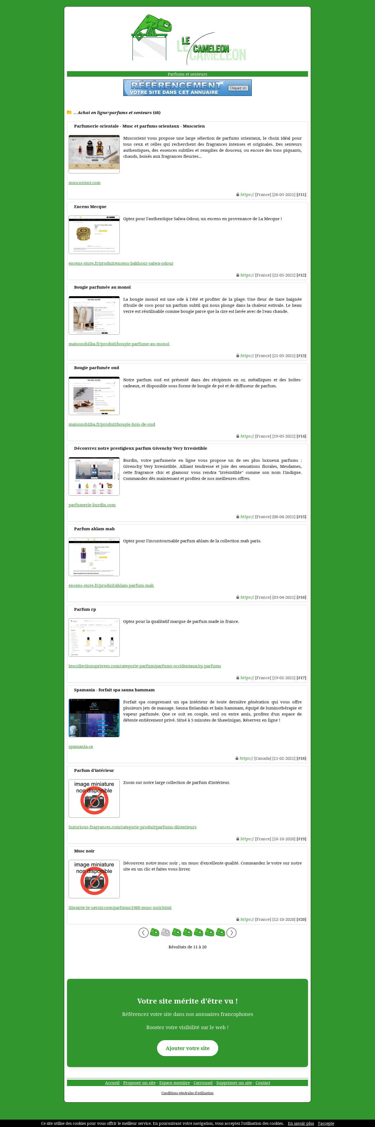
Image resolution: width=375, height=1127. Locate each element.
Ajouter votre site (187, 1048)
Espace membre (174, 1082)
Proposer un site (139, 1082)
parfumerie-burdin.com (92, 504)
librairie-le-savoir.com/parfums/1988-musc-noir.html (120, 907)
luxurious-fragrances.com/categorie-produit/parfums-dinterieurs (133, 827)
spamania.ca (81, 746)
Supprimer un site (234, 1082)
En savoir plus (301, 1123)
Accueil (112, 1082)
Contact (263, 1082)
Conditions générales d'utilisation (187, 1093)
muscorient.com (84, 182)
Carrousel (203, 1082)
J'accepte (326, 1123)
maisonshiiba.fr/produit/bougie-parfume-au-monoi (119, 343)
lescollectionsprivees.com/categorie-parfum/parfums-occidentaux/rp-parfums (145, 666)
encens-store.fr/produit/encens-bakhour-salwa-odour (121, 263)
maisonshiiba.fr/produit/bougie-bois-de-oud (112, 424)
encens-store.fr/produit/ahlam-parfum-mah (111, 585)
